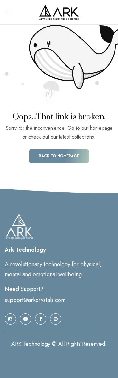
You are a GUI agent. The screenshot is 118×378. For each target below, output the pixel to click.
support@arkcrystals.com (35, 300)
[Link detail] (10, 319)
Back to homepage (59, 156)
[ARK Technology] (59, 12)
